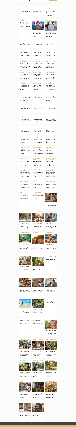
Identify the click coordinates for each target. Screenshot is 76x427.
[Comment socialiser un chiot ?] (25, 344)
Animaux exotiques (21, 423)
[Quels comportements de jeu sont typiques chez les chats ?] (25, 407)
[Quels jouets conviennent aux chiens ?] (51, 238)
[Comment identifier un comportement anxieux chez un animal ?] (38, 239)
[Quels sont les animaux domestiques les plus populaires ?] (51, 387)
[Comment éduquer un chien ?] (51, 366)
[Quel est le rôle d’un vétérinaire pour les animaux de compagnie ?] (51, 282)
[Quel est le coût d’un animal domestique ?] (25, 387)
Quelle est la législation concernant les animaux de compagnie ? (24, 116)
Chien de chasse (25, 423)
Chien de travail (32, 423)
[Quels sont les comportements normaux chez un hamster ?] (51, 324)
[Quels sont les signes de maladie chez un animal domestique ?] (25, 282)
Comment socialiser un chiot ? (24, 339)
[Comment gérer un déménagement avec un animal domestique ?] (38, 407)
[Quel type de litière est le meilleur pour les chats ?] (38, 345)
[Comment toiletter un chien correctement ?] (38, 282)
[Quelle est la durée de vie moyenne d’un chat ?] (38, 366)
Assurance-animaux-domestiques (25, 0)
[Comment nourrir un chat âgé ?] (51, 197)
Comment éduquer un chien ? (50, 360)
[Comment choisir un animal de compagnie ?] (38, 387)
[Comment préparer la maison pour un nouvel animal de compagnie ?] (38, 217)
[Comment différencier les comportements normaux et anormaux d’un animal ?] (51, 26)
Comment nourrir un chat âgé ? (50, 191)
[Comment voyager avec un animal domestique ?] (25, 303)
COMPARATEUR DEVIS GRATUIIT (53, 0)
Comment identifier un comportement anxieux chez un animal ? (37, 233)
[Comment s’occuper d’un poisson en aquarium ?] (25, 238)
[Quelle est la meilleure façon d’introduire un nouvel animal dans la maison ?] (38, 261)
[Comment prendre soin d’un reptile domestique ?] (51, 345)
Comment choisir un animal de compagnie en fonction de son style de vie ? (24, 20)
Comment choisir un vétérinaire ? (24, 147)
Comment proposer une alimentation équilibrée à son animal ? (37, 116)
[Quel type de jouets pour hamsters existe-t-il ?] (38, 25)
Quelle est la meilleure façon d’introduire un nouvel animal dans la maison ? (38, 255)
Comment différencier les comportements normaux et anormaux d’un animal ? (50, 20)
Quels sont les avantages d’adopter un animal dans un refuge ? (24, 181)
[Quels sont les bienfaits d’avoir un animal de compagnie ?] (38, 303)
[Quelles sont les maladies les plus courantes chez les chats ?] (51, 217)
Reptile (29, 423)
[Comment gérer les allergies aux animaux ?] (25, 260)
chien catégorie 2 (37, 423)
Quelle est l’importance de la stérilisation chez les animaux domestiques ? (50, 181)
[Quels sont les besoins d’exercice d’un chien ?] (25, 217)
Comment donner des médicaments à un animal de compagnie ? (50, 8)
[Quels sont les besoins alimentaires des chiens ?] (25, 366)
